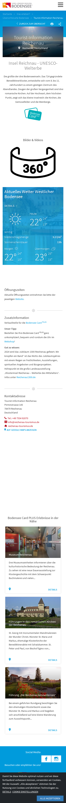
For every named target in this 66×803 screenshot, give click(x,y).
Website (19, 299)
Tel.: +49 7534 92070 (18, 418)
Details (9, 205)
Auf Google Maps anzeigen (22, 429)
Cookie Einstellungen (25, 791)
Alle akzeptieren (50, 798)
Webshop (9, 341)
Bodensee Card (36, 322)
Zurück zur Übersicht (32, 23)
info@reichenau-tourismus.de (23, 422)
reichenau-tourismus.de (20, 426)
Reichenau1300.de (26, 377)
